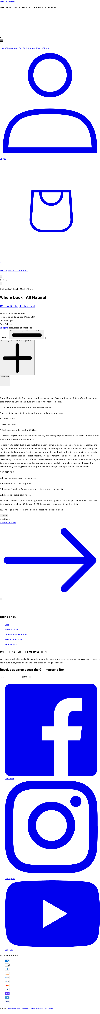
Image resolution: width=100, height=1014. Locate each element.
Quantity (4, 338)
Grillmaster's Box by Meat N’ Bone (21, 1008)
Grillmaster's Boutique (16, 634)
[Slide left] (1, 276)
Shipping (4, 328)
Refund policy (11, 644)
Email (26, 677)
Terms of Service (13, 639)
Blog (7, 625)
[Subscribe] (30, 677)
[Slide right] (1, 283)
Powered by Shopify (44, 1008)
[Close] (1, 599)
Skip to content (7, 1)
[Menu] (1, 41)
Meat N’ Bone (11, 629)
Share (5, 515)
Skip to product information (14, 270)
